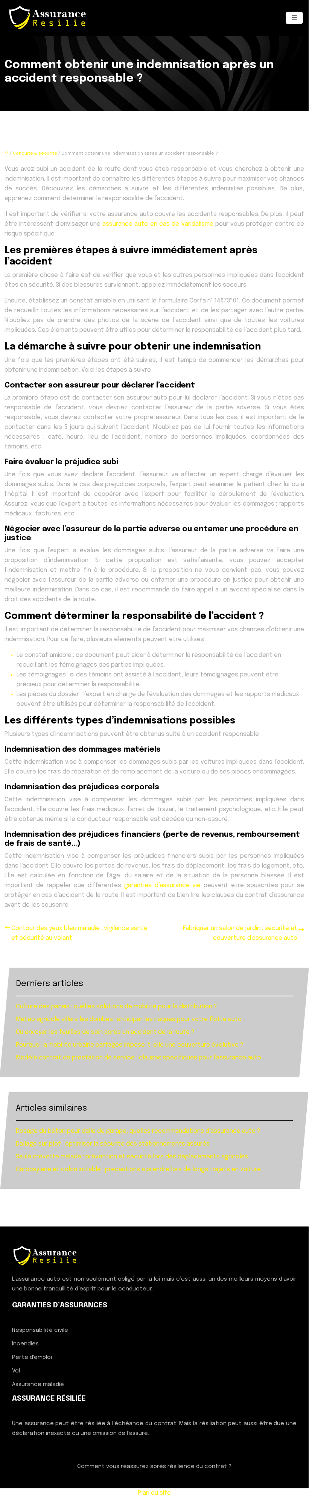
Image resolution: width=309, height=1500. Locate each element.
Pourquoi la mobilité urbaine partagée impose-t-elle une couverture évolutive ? (129, 1045)
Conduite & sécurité (35, 153)
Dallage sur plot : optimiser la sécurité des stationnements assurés (113, 1144)
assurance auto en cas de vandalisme (157, 224)
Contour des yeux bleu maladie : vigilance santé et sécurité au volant (79, 933)
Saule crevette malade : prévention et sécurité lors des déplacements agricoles (132, 1156)
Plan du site (154, 1493)
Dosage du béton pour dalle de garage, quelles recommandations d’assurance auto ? (138, 1131)
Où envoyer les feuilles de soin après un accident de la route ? (105, 1032)
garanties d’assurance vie (164, 885)
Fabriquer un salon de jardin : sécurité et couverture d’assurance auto (240, 933)
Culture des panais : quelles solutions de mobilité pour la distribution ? (116, 1006)
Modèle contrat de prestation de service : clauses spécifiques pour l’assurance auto (138, 1058)
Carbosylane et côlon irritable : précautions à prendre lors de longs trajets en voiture (138, 1169)
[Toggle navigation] (294, 18)
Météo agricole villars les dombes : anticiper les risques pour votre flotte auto (129, 1019)
